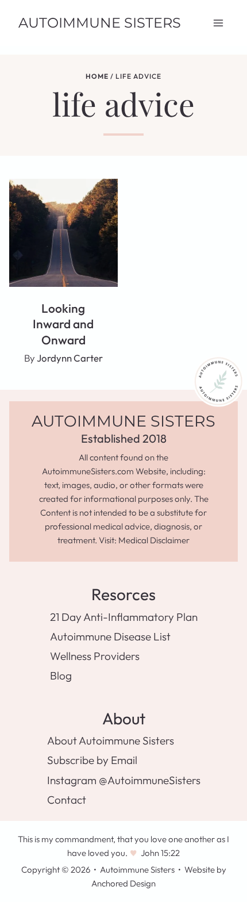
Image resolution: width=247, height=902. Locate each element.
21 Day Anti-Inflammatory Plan (124, 617)
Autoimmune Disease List (110, 636)
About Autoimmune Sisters (110, 740)
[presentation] (63, 233)
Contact (66, 800)
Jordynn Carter (70, 358)
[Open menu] (218, 23)
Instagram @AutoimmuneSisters (123, 780)
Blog (61, 675)
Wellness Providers (95, 656)
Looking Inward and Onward (63, 324)
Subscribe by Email (92, 760)
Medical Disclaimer (154, 540)
